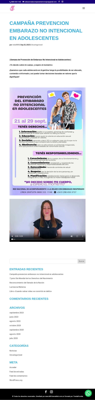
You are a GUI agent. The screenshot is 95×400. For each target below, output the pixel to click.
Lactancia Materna (18, 287)
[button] (88, 393)
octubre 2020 (15, 325)
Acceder (13, 367)
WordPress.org (16, 380)
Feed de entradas (17, 372)
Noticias (13, 351)
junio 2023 (14, 317)
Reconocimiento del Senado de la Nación (27, 283)
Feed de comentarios (18, 376)
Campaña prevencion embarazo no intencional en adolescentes (36, 274)
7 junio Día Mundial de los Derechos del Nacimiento (31, 278)
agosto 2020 (15, 334)
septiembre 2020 (17, 330)
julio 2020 (14, 338)
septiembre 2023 (17, 313)
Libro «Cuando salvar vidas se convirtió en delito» (31, 291)
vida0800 (16, 45)
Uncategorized (37, 45)
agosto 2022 (15, 321)
